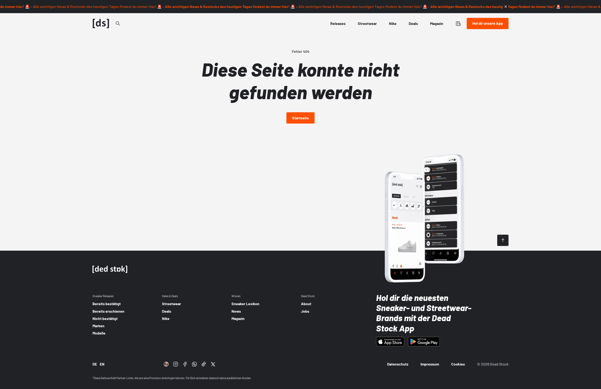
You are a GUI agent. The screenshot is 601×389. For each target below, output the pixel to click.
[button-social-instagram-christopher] (166, 364)
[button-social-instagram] (175, 364)
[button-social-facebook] (185, 364)
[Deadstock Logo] (100, 23)
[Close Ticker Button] (506, 6)
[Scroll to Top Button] (503, 240)
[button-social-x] (213, 364)
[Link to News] (118, 23)
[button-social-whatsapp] (194, 364)
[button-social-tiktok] (204, 364)
